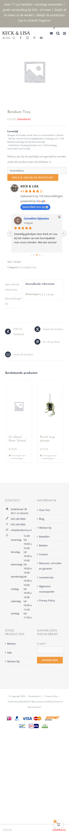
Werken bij (45, 527)
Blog (41, 518)
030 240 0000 (18, 518)
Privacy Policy (47, 600)
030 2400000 (62, 28)
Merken (11, 643)
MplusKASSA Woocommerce (32, 701)
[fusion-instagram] (27, 38)
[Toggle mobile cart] (51, 33)
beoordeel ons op (33, 207)
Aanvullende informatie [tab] (12, 287)
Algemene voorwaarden (46, 589)
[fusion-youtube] (41, 38)
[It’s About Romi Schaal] (19, 406)
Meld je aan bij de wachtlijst (32, 177)
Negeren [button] (45, 20)
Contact (43, 554)
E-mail (41, 643)
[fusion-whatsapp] (14, 38)
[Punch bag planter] (50, 406)
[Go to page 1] (34, 255)
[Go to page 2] (37, 255)
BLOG (5, 38)
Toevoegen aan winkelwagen (18, 457)
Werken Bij (13, 661)
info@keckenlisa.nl (21, 530)
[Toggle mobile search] (58, 33)
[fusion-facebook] (20, 38)
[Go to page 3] (39, 255)
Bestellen (44, 536)
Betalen (43, 545)
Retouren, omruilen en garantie (50, 565)
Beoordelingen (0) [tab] (12, 301)
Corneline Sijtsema (36, 218)
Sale (9, 652)
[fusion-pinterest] (34, 38)
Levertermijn (46, 577)
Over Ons (44, 510)
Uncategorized (28, 267)
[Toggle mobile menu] (64, 33)
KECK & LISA (29, 186)
